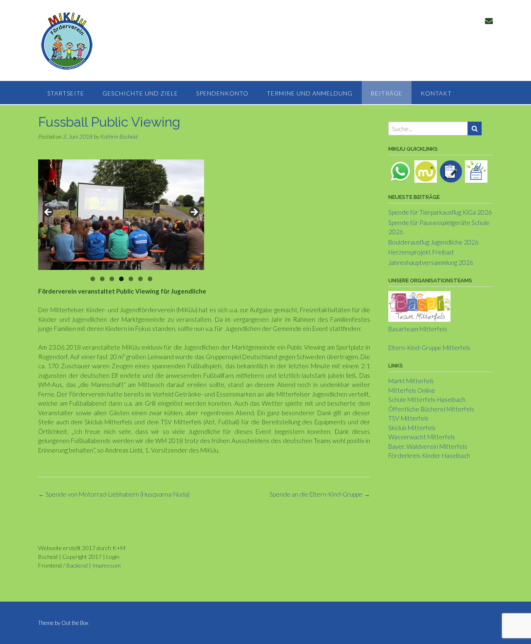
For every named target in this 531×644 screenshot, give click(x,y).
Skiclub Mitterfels (412, 427)
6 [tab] (140, 279)
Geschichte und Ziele (140, 93)
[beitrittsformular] (451, 170)
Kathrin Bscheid (118, 136)
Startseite (65, 93)
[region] (121, 214)
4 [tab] (121, 279)
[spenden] (476, 170)
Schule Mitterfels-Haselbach (426, 399)
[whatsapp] (400, 170)
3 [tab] (112, 279)
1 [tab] (92, 279)
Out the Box (74, 623)
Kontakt (436, 93)
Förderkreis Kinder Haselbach (429, 455)
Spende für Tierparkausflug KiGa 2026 (440, 212)
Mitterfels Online (411, 390)
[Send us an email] (489, 20)
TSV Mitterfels (408, 418)
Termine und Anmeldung (310, 93)
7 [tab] (150, 279)
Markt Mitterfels (411, 380)
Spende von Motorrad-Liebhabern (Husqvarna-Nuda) (114, 494)
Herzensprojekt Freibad (420, 252)
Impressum (106, 565)
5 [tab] (131, 279)
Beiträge (386, 93)
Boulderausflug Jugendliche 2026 (433, 242)
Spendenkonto (222, 93)
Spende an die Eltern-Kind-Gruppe (320, 494)
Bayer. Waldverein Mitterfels (427, 446)
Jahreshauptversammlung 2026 (430, 262)
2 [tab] (102, 279)
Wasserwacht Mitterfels (421, 437)
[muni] (426, 170)
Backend (77, 565)
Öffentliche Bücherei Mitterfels (431, 409)
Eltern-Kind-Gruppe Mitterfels (429, 347)
